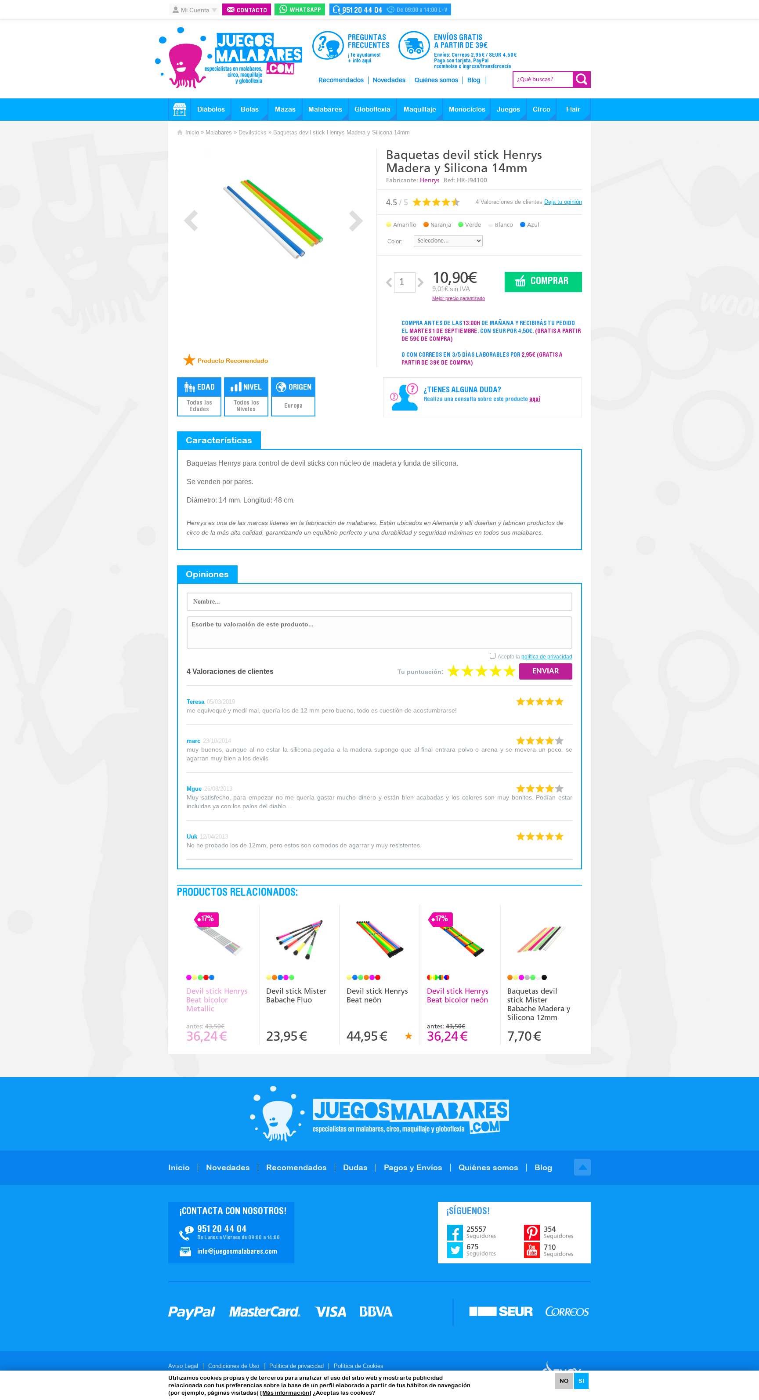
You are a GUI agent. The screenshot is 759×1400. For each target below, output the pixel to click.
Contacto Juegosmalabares (390, 9)
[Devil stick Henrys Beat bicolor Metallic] (219, 941)
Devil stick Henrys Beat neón (377, 995)
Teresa (195, 701)
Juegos (508, 109)
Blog (474, 80)
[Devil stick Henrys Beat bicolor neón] (460, 941)
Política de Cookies (358, 1366)
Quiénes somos (436, 80)
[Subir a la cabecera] (582, 1167)
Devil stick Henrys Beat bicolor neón (457, 995)
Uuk (192, 836)
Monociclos (467, 109)
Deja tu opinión (563, 202)
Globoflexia (372, 109)
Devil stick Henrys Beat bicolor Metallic (217, 1000)
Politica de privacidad (296, 1366)
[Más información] (285, 1392)
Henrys (429, 180)
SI (581, 1381)
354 (558, 1232)
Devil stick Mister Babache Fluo (296, 995)
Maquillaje (420, 109)
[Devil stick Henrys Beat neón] (380, 941)
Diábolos (211, 109)
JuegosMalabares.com (228, 58)
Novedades (389, 80)
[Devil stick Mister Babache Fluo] (299, 941)
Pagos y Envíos (413, 1167)
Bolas (250, 109)
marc (193, 741)
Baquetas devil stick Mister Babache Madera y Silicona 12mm (539, 1004)
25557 (481, 1232)
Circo (541, 109)
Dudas (355, 1167)
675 (481, 1249)
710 (558, 1250)
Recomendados (341, 80)
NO (564, 1381)
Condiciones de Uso (233, 1366)
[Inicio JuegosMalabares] (179, 109)
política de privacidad (546, 657)
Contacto (252, 10)
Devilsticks (253, 132)
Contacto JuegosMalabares (231, 1232)
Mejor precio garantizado (458, 298)
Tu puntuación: (421, 672)
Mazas (285, 109)
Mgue (194, 788)
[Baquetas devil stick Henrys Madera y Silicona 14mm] (273, 218)
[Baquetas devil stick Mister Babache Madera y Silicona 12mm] (541, 941)
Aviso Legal (183, 1366)
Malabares (325, 109)
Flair (573, 109)
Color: (394, 241)
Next (356, 221)
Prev (191, 221)
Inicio (192, 132)
